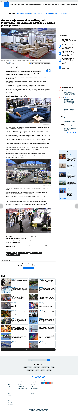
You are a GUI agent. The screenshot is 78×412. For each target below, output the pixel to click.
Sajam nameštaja (11, 252)
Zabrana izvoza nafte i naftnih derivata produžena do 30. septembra (18, 305)
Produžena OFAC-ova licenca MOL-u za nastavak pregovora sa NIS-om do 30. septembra (19, 336)
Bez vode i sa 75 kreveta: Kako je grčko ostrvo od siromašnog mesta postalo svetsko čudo (68, 53)
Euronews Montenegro (24, 13)
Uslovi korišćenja (34, 388)
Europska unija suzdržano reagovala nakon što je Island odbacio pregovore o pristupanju (71, 193)
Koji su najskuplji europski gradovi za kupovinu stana (71, 183)
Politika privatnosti (34, 389)
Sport (30, 4)
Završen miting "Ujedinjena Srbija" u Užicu (68, 67)
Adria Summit (70, 4)
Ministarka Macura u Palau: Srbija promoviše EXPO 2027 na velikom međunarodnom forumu (69, 119)
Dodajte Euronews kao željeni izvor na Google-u (40, 63)
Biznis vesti (13, 279)
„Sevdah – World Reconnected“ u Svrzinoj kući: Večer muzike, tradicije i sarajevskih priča (71, 158)
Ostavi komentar (28, 267)
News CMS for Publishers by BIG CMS (39, 410)
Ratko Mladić (36, 367)
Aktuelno (69, 164)
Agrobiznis (13, 310)
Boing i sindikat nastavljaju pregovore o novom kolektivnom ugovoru (19, 344)
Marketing (33, 391)
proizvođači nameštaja (13, 254)
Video (49, 4)
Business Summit (62, 4)
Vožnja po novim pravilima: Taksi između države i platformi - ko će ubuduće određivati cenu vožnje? (46, 297)
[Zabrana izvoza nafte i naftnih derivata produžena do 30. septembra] (6, 305)
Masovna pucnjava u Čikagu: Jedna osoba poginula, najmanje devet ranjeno (69, 111)
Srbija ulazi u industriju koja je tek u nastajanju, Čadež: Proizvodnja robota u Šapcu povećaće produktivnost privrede (19, 282)
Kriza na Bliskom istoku (61, 13)
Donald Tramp (30, 370)
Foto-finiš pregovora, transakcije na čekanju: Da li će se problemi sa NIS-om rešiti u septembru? (19, 289)
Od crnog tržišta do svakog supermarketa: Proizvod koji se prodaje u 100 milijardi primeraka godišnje (19, 328)
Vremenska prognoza (22, 388)
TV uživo (20, 384)
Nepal (37, 370)
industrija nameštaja (35, 252)
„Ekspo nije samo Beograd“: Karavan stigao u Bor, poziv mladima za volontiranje (17, 297)
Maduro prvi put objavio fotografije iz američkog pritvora (71, 167)
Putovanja (39, 4)
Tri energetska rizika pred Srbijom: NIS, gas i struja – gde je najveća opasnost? (47, 320)
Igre (19, 389)
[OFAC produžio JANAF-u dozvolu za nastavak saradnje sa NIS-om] (33, 328)
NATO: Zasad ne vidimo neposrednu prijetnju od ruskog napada (71, 176)
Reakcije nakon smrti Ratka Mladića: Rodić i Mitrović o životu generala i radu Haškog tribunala (68, 46)
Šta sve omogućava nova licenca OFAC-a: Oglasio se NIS (46, 343)
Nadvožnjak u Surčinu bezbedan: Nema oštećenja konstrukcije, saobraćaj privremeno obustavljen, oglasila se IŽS (69, 102)
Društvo (66, 97)
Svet (19, 4)
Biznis (22, 4)
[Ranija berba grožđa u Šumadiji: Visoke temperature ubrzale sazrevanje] (6, 313)
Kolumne (45, 4)
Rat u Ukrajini (49, 13)
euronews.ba (64, 152)
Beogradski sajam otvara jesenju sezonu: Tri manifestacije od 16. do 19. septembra (47, 289)
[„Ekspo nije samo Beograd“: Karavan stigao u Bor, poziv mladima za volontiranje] (6, 297)
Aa (46, 71)
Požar (53, 367)
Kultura (26, 4)
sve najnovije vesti (70, 132)
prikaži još (28, 349)
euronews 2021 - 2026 (38, 409)
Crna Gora (54, 4)
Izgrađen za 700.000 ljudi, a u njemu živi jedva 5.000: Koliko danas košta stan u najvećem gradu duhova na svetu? (47, 282)
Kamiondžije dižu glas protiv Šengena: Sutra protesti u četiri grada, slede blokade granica (46, 305)
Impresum (33, 384)
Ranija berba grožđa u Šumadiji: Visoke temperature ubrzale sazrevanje (18, 313)
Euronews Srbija (45, 367)
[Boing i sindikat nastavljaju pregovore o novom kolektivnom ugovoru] (6, 344)
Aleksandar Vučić (27, 367)
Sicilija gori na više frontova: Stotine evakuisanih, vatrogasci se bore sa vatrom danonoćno (70, 128)
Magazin (34, 4)
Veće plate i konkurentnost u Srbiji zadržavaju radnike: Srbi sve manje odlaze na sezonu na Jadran (47, 313)
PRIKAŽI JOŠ (62, 198)
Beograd (49, 370)
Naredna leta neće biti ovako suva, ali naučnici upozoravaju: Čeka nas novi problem (69, 39)
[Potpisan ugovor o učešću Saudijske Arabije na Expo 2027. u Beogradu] (76, 206)
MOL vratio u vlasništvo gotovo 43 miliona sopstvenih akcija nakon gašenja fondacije (19, 320)
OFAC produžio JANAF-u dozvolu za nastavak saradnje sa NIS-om (46, 328)
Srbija (11, 4)
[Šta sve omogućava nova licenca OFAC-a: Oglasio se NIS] (33, 344)
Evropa (15, 4)
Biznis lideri (13, 326)
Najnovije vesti (21, 386)
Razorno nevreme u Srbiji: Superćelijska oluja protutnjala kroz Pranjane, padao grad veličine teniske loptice (68, 61)
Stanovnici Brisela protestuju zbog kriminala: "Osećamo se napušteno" (70, 93)
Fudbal (42, 370)
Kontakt (32, 393)
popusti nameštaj (23, 252)
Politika (66, 116)
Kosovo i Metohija (38, 13)
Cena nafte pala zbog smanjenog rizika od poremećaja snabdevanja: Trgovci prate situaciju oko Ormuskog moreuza (47, 336)
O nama (32, 386)
